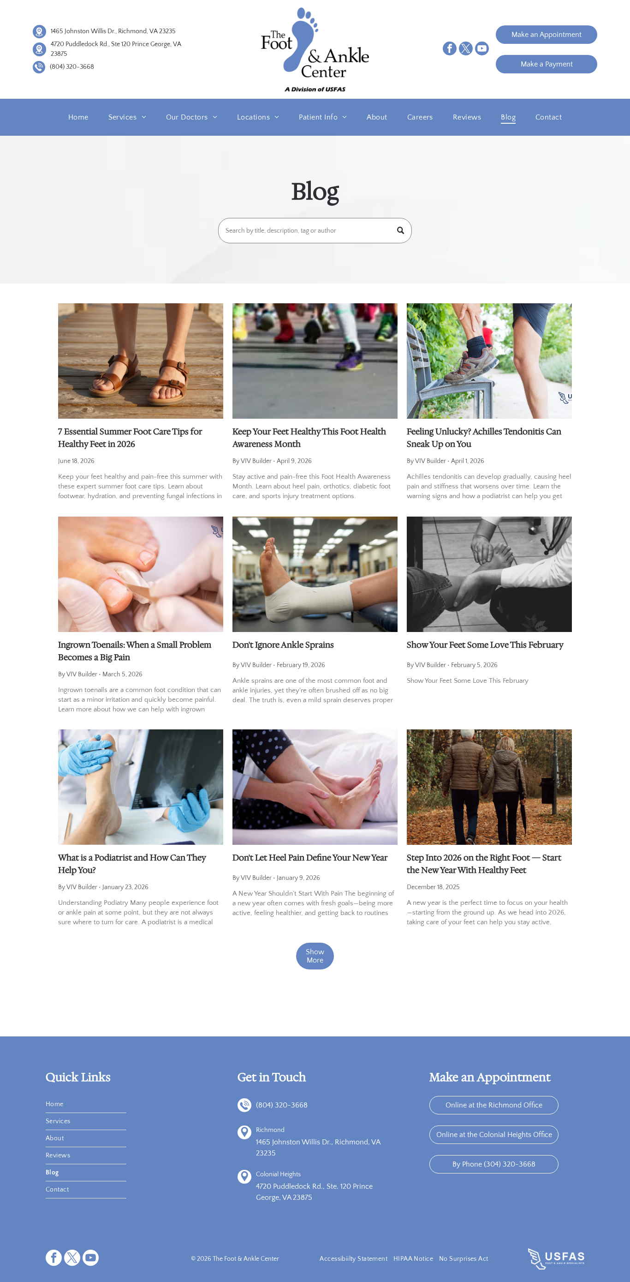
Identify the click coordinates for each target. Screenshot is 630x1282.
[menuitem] (78, 117)
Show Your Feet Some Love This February (485, 644)
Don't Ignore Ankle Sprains (283, 644)
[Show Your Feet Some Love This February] (489, 574)
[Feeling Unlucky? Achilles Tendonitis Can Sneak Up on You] (489, 361)
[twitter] (466, 50)
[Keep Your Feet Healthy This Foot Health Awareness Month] (315, 361)
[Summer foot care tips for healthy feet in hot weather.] (140, 361)
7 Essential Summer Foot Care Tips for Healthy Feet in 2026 (130, 438)
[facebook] (450, 50)
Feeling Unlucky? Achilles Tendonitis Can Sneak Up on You (484, 438)
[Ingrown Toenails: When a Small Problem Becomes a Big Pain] (140, 574)
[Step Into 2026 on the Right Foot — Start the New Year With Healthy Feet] (489, 787)
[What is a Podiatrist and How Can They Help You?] (140, 787)
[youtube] (482, 50)
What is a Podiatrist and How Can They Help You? (132, 864)
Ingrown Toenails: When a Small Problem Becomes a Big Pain (134, 651)
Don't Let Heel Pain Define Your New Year (310, 857)
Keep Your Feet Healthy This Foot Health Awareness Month (309, 438)
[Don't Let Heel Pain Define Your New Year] (315, 787)
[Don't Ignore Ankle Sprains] (315, 574)
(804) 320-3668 (72, 67)
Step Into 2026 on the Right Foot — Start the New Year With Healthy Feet (484, 864)
